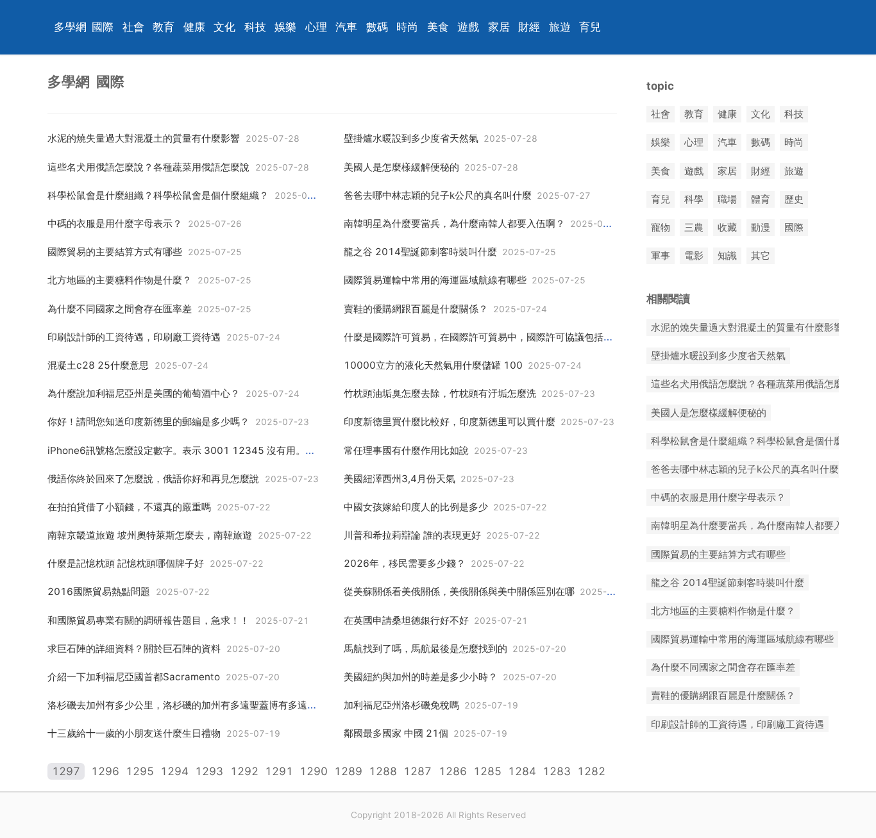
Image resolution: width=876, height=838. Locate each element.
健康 (194, 27)
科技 (255, 27)
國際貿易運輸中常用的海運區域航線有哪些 (435, 280)
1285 (487, 771)
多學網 (70, 27)
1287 (417, 771)
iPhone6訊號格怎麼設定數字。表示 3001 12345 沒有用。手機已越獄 (200, 450)
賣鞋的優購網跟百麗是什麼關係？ (416, 309)
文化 (224, 27)
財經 (529, 27)
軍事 (660, 256)
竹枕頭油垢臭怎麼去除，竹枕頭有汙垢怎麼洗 (440, 393)
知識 (727, 256)
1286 (453, 771)
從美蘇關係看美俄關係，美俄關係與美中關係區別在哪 (459, 591)
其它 (760, 256)
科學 (693, 199)
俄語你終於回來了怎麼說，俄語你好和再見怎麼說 (153, 479)
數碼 (377, 27)
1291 (279, 771)
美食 (438, 27)
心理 (316, 27)
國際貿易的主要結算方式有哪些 (114, 252)
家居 (499, 27)
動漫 (760, 227)
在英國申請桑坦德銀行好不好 (406, 620)
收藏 (727, 227)
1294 (174, 771)
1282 (591, 771)
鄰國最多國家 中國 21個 (396, 733)
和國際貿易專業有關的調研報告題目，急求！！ (148, 620)
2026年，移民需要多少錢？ (405, 563)
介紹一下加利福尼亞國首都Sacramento (133, 677)
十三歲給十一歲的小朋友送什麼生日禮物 (134, 733)
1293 (209, 771)
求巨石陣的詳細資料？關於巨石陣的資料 (134, 648)
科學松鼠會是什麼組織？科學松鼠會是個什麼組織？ (158, 195)
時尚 (407, 27)
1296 (105, 771)
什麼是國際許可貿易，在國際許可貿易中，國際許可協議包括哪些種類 (493, 337)
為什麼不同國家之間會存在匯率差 (119, 309)
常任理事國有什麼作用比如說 (406, 450)
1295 (140, 771)
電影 (693, 256)
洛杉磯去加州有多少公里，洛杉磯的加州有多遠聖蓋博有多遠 (177, 705)
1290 (313, 771)
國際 (103, 27)
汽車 (346, 27)
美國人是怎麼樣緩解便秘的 (401, 167)
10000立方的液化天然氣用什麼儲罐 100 (433, 365)
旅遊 (560, 27)
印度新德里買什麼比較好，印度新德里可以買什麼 (449, 421)
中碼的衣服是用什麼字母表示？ (114, 223)
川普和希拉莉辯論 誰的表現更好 (412, 535)
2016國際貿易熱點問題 (98, 591)
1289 (348, 771)
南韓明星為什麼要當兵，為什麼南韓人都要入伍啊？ (454, 223)
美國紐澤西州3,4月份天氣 (399, 479)
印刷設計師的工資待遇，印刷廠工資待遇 (134, 337)
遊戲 (468, 27)
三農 (693, 227)
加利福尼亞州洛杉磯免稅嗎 (401, 705)
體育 (760, 199)
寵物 (660, 227)
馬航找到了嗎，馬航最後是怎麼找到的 (425, 648)
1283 (557, 771)
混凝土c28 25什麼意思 (98, 365)
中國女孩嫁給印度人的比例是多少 (416, 507)
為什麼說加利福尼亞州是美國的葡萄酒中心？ (143, 393)
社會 (133, 27)
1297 (66, 771)
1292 (244, 771)
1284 (522, 771)
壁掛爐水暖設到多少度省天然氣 (411, 138)
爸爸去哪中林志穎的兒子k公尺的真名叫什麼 (438, 195)
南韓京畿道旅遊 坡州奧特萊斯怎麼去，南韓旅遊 (149, 535)
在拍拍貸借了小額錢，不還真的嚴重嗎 (129, 507)
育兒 (590, 27)
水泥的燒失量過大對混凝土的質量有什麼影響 (143, 138)
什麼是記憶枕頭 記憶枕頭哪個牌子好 (125, 563)
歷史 (794, 199)
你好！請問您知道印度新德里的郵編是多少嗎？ (148, 421)
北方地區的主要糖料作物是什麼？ (119, 280)
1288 (383, 771)
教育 (163, 27)
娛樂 (285, 27)
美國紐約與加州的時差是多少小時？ (421, 677)
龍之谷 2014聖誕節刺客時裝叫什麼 (420, 252)
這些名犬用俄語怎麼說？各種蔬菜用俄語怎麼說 (148, 167)
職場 (727, 199)
